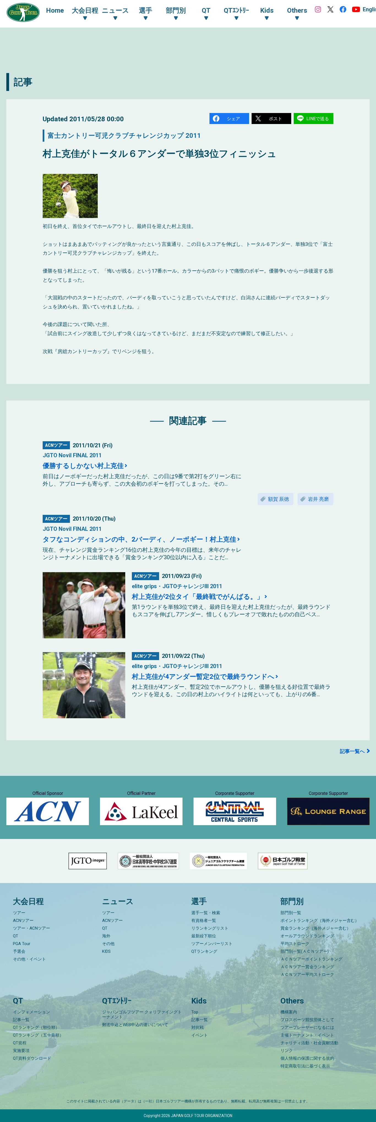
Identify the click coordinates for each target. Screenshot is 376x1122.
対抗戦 (197, 1027)
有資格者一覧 (203, 920)
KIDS (106, 951)
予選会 (19, 951)
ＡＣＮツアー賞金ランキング (307, 966)
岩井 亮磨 (318, 499)
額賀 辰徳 (278, 499)
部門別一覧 (290, 912)
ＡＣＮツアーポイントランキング (311, 959)
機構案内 (288, 1012)
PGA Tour (21, 943)
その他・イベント (29, 959)
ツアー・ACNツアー (31, 928)
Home (55, 10)
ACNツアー (23, 920)
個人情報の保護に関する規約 (307, 1058)
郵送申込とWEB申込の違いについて (135, 1024)
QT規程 (19, 1042)
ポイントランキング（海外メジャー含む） (319, 920)
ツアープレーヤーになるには (307, 1027)
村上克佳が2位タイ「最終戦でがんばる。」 (197, 597)
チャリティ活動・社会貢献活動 (309, 1042)
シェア (233, 118)
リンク (286, 1050)
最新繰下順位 (203, 935)
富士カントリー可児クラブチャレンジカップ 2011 (124, 135)
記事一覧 (21, 1019)
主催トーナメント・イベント (307, 1035)
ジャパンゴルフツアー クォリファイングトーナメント (142, 1014)
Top (194, 1012)
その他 (108, 943)
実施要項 (21, 1050)
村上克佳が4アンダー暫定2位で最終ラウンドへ (203, 676)
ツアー (19, 912)
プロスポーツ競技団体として (307, 1019)
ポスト (275, 118)
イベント (199, 1035)
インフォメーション (31, 1012)
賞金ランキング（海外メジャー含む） (315, 928)
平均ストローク (294, 943)
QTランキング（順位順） (36, 1027)
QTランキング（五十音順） (38, 1035)
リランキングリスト (209, 928)
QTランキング (204, 951)
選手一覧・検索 (205, 912)
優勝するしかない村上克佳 (83, 466)
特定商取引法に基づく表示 (305, 1066)
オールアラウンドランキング (307, 935)
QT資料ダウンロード (32, 1058)
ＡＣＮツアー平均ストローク (307, 974)
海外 (106, 935)
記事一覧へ (352, 751)
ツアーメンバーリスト (212, 943)
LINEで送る (317, 118)
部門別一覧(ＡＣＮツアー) (304, 951)
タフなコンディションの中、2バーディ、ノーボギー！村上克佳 (139, 539)
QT (15, 935)
